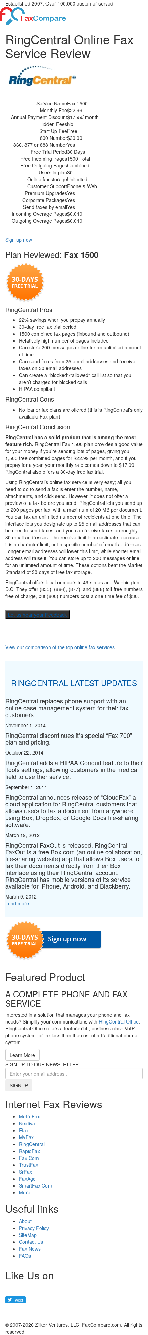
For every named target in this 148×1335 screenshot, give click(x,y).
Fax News (30, 1248)
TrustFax (28, 1164)
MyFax (26, 1137)
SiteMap (28, 1234)
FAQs (25, 1255)
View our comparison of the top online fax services (60, 647)
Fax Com (29, 1157)
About (25, 1221)
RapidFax (29, 1150)
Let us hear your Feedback (37, 614)
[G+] (13, 1312)
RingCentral (32, 1144)
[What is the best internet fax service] (33, 15)
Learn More (22, 1054)
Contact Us (31, 1241)
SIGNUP (19, 1085)
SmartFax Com (35, 1185)
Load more (17, 903)
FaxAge (27, 1178)
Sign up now (18, 239)
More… (27, 1192)
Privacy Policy (34, 1227)
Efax (24, 1130)
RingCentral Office (119, 1021)
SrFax (25, 1171)
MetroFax (29, 1116)
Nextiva (27, 1123)
